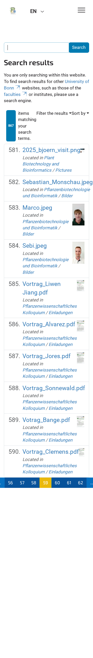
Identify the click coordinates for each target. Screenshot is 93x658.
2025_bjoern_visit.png (51, 150)
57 (22, 482)
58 (33, 482)
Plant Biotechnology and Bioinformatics (40, 164)
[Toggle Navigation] (81, 10)
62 (80, 482)
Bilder (67, 195)
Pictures (63, 170)
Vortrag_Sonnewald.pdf (53, 388)
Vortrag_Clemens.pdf (50, 451)
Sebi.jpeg (34, 245)
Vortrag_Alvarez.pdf (48, 324)
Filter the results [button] (52, 113)
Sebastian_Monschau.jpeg (57, 182)
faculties (12, 94)
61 (69, 482)
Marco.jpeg (37, 207)
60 (57, 482)
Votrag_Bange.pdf (46, 420)
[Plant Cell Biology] (13, 11)
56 (10, 482)
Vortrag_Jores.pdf (46, 356)
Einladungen (60, 312)
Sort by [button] (79, 113)
